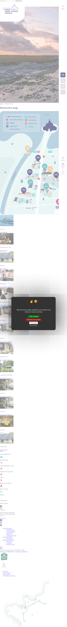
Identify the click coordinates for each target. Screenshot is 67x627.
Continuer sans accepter (33, 319)
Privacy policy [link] (33, 325)
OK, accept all (34, 316)
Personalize (33, 323)
